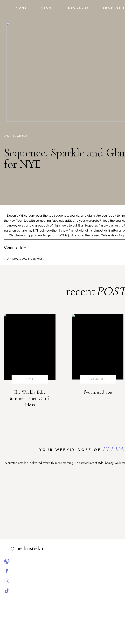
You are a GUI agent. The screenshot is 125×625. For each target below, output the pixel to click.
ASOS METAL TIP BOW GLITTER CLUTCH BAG (68, 392)
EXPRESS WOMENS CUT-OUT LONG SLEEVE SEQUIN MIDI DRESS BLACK (68, 437)
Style (30, 379)
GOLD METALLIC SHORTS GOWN (68, 384)
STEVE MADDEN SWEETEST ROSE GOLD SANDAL (67, 407)
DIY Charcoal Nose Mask (25, 259)
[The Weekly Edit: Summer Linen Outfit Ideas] (30, 347)
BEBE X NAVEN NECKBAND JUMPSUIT (67, 422)
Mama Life (97, 379)
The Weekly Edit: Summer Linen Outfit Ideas (29, 398)
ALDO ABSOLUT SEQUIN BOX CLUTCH (68, 400)
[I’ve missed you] (98, 347)
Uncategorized (15, 136)
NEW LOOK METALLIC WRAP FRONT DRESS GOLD (67, 445)
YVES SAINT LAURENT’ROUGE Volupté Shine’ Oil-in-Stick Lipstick (67, 415)
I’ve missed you (97, 392)
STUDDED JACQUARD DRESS (67, 430)
